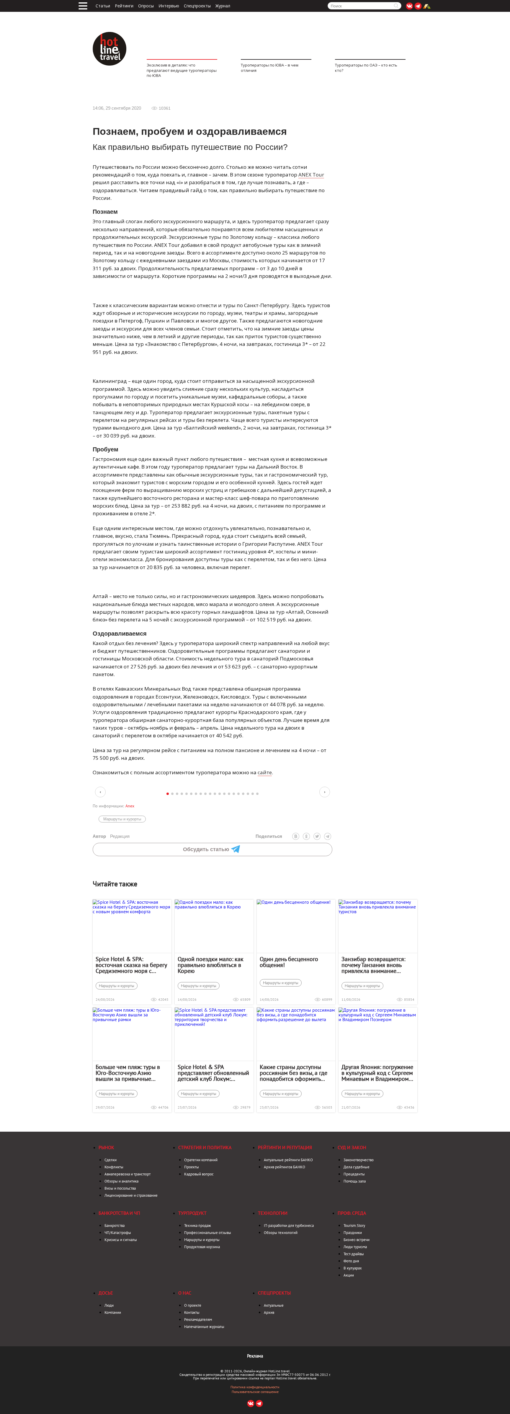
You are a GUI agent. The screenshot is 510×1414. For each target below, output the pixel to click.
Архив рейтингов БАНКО (284, 1167)
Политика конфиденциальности (255, 1387)
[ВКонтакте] (295, 836)
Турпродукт (192, 1213)
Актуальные (274, 1305)
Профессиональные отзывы (207, 1232)
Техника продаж (197, 1225)
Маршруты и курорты (122, 819)
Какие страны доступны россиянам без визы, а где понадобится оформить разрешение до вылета (293, 1073)
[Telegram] (327, 836)
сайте (265, 772)
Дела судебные (357, 1167)
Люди (109, 1305)
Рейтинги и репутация (285, 1147)
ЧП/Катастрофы (117, 1232)
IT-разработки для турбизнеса (289, 1225)
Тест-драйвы (354, 1253)
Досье (106, 1292)
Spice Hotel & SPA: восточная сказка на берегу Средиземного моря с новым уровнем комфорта (131, 965)
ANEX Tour (311, 174)
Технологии (272, 1213)
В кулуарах (353, 1268)
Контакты (192, 1312)
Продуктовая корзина (202, 1246)
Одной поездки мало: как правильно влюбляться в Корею (210, 965)
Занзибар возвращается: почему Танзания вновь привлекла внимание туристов (373, 965)
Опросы (146, 6)
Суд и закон (352, 1147)
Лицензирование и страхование (131, 1195)
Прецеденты (354, 1174)
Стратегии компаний (201, 1159)
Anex (129, 806)
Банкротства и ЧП (119, 1213)
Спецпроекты (197, 6)
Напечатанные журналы (204, 1326)
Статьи (103, 6)
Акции (349, 1275)
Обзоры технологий (281, 1232)
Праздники (353, 1232)
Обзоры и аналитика (121, 1181)
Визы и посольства (120, 1188)
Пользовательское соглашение (255, 1392)
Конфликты (113, 1167)
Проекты (191, 1167)
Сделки (110, 1159)
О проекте (192, 1305)
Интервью (168, 6)
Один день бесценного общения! (289, 962)
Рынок (106, 1147)
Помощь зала (355, 1181)
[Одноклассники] (306, 836)
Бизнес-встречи (357, 1239)
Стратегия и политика (204, 1147)
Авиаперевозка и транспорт (127, 1174)
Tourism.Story (354, 1225)
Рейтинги (124, 6)
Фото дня (351, 1261)
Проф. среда (352, 1213)
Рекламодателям (198, 1319)
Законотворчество (359, 1159)
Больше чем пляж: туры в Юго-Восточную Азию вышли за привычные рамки (128, 1073)
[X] (317, 836)
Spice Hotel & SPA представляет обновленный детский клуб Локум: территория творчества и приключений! (213, 1073)
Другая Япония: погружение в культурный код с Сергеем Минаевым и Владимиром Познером (377, 1073)
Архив (269, 1312)
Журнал (222, 6)
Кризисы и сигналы (120, 1239)
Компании (112, 1312)
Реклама (255, 1356)
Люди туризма (355, 1246)
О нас (184, 1292)
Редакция (111, 836)
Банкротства (114, 1225)
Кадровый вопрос (199, 1174)
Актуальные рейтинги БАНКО (288, 1159)
